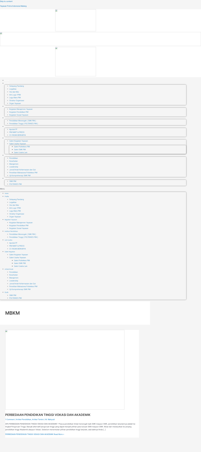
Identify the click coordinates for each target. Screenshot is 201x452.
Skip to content (6, 1)
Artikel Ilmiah (9, 155)
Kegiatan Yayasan (11, 106)
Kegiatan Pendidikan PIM (18, 112)
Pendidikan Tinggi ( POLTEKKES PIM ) (23, 124)
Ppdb (7, 178)
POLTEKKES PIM (15, 184)
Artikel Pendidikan (23, 419)
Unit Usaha (9, 126)
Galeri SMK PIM (20, 150)
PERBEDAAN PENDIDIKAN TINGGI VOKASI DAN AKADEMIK (47, 415)
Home (7, 80)
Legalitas (12, 89)
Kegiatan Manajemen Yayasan (21, 109)
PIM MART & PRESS (16, 132)
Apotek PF (13, 129)
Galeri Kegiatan (10, 138)
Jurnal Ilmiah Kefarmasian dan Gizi (22, 170)
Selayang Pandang (16, 86)
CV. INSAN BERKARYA (17, 135)
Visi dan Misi (14, 92)
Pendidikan (13, 158)
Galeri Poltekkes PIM (22, 147)
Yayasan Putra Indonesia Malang (13, 6)
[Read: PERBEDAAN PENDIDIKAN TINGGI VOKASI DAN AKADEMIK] (64, 409)
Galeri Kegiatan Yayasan (18, 141)
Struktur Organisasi (16, 100)
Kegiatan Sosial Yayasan (18, 115)
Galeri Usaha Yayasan (17, 144)
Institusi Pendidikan (12, 118)
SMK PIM (12, 181)
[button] (93, 188)
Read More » (34, 434)
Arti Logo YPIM (15, 95)
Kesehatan (13, 161)
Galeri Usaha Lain (20, 152)
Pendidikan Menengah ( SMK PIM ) (22, 121)
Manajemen (13, 164)
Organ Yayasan (15, 103)
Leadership (13, 167)
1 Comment (10, 419)
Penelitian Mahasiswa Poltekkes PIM (23, 173)
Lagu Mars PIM (15, 98)
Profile (7, 83)
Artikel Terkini (38, 419)
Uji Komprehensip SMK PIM (19, 176)
